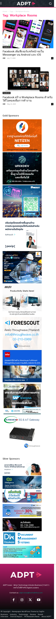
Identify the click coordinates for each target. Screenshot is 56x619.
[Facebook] (13, 600)
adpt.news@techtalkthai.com (31, 593)
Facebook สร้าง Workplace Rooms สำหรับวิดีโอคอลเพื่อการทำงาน (27, 99)
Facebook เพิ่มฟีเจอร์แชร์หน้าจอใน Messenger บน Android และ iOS (23, 53)
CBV (4, 58)
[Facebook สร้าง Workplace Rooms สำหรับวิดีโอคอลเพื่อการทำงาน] (28, 79)
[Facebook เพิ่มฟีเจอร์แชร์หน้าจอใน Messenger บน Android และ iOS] (28, 34)
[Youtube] (38, 600)
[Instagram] (22, 600)
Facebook (6, 47)
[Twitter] (30, 600)
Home (5, 11)
